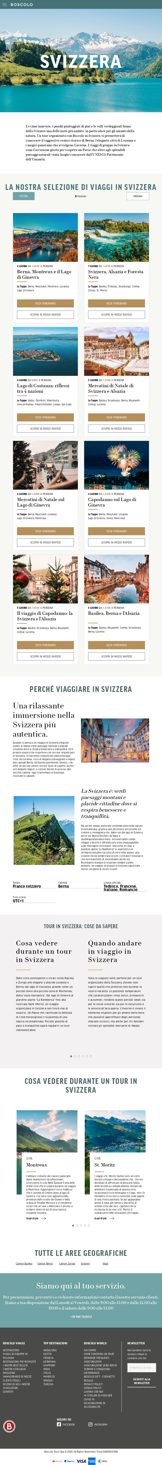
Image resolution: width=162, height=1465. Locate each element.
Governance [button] (92, 1372)
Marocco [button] (49, 1376)
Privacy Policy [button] (93, 1384)
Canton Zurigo (67, 1263)
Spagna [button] (48, 1380)
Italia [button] (47, 1372)
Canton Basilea (24, 1263)
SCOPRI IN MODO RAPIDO (45, 314)
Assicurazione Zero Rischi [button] (100, 1365)
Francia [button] (48, 1357)
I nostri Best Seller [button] (15, 1365)
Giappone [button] (49, 1365)
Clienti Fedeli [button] (12, 1380)
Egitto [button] (47, 1354)
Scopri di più (32, 1218)
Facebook (69, 1424)
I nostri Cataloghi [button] (14, 1369)
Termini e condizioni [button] (97, 1369)
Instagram (100, 1424)
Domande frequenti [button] (96, 1357)
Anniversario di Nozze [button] (17, 1376)
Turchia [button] (48, 1384)
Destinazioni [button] (11, 1350)
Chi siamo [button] (90, 1350)
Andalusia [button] (50, 1350)
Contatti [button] (8, 1391)
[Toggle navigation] (4, 4)
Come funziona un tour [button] (99, 1354)
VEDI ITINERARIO (45, 303)
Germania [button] (49, 1361)
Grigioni (85, 1263)
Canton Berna (45, 1263)
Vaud (105, 1263)
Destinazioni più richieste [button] (19, 1361)
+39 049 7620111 (81, 1316)
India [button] (46, 1369)
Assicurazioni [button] (93, 1361)
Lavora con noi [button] (93, 1391)
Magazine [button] (9, 1372)
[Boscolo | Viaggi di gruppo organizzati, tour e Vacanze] (21, 4)
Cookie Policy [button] (93, 1388)
